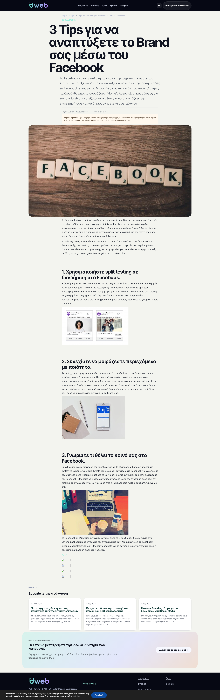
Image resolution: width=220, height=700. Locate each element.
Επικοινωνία (144, 689)
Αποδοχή (99, 695)
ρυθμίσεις (77, 696)
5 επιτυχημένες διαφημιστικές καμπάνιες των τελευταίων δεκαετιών (54, 610)
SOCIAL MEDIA (68, 20)
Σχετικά (113, 5)
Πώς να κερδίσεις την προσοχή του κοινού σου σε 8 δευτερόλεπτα (107, 610)
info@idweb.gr (89, 683)
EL (159, 5)
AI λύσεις (95, 5)
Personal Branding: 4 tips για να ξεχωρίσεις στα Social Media (159, 610)
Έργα (104, 5)
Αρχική (64, 16)
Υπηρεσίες (83, 5)
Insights (124, 5)
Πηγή (64, 555)
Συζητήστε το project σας (177, 5)
